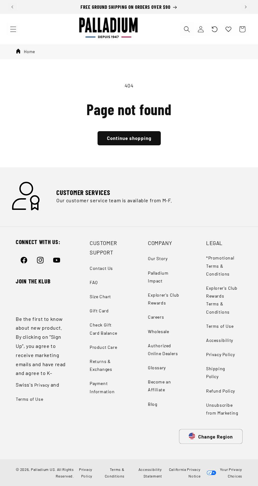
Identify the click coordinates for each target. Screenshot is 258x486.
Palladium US (43, 469)
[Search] (187, 29)
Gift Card (99, 310)
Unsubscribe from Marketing (222, 409)
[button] (215, 29)
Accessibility (219, 340)
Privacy (41, 385)
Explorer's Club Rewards (163, 298)
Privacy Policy (220, 354)
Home (29, 51)
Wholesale (158, 331)
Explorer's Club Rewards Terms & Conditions (222, 300)
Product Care (103, 347)
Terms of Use (29, 399)
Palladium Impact (158, 276)
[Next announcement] (246, 7)
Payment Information (102, 387)
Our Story (157, 258)
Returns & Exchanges (101, 365)
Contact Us (101, 268)
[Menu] (13, 29)
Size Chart (100, 296)
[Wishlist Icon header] (228, 29)
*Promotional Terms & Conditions (220, 265)
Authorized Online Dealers (163, 349)
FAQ (94, 282)
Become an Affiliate (159, 385)
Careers (156, 317)
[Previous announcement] (12, 7)
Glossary (157, 367)
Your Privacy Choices (230, 472)
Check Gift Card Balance (103, 328)
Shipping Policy (215, 372)
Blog (152, 404)
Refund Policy (220, 391)
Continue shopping (129, 138)
